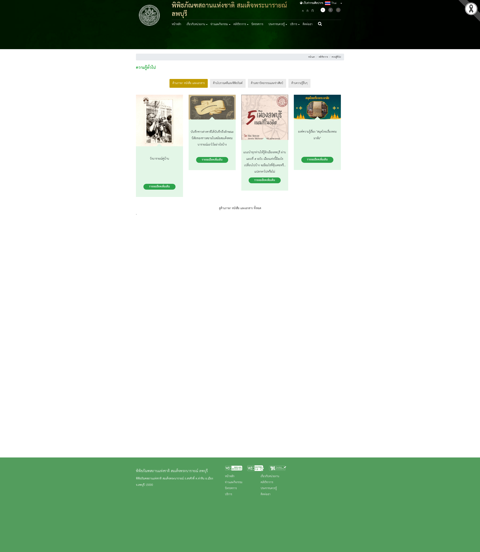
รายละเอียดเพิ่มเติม (159, 186)
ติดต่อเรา (308, 24)
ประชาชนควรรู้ (269, 488)
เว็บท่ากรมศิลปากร (312, 3)
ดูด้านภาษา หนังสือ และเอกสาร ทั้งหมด (240, 208)
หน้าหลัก (176, 24)
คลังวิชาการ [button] (239, 24)
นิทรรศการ (257, 24)
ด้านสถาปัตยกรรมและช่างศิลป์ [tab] (267, 83)
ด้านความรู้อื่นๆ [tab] (299, 83)
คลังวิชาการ (323, 57)
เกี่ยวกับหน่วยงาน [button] (196, 24)
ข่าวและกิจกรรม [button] (219, 24)
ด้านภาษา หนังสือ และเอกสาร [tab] (188, 83)
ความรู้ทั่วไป (336, 57)
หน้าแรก (311, 57)
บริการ (228, 494)
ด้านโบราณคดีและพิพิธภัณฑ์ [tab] (228, 83)
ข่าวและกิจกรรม (233, 482)
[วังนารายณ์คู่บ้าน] (159, 121)
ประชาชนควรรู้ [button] (276, 24)
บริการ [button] (293, 24)
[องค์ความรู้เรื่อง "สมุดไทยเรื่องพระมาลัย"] (317, 107)
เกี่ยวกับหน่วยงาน (270, 476)
